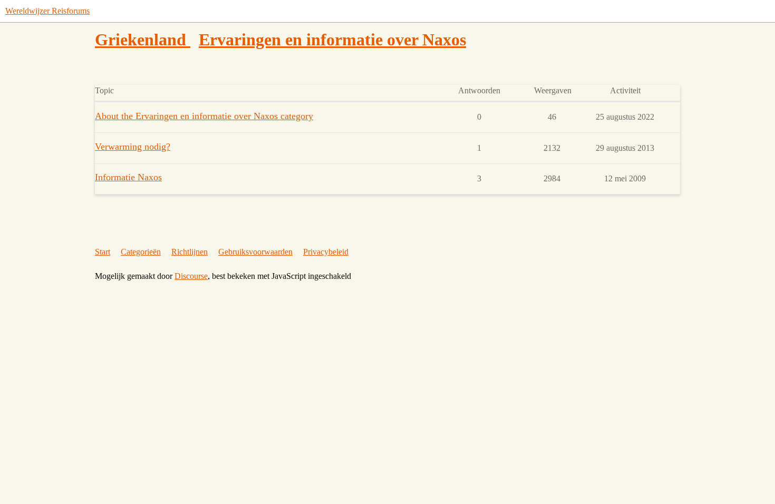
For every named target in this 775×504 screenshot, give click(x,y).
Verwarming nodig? (132, 146)
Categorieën (141, 251)
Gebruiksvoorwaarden (255, 251)
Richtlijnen (189, 251)
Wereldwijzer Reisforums (47, 10)
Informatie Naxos (128, 177)
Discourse (191, 276)
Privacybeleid (325, 251)
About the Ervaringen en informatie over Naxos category (204, 116)
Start (102, 251)
